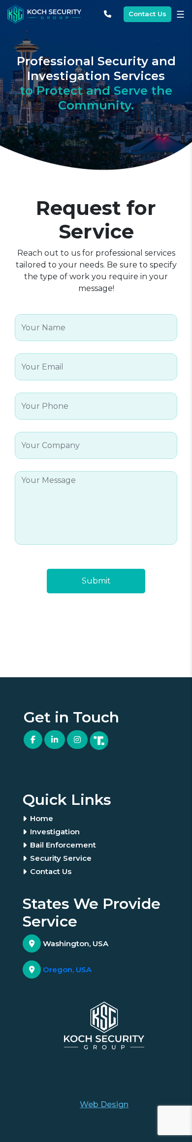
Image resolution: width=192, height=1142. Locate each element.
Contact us (50, 871)
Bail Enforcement (63, 845)
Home (41, 818)
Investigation (55, 831)
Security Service (61, 858)
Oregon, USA (66, 969)
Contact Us (147, 14)
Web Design (104, 1104)
